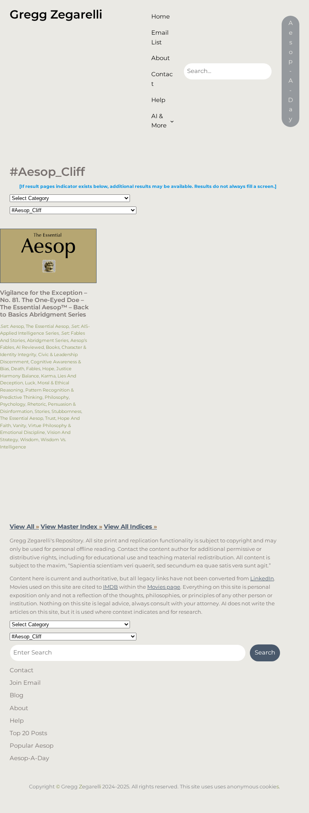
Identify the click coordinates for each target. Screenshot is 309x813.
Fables (33, 368)
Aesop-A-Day (290, 71)
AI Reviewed (30, 347)
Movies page (163, 587)
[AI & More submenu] (172, 121)
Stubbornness (66, 411)
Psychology (12, 404)
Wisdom (29, 439)
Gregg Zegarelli (56, 14)
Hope (48, 368)
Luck (30, 383)
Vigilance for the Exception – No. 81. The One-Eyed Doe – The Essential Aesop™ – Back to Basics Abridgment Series (44, 304)
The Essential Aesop (21, 418)
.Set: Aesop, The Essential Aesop (34, 326)
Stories (42, 411)
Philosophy (57, 397)
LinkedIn (262, 578)
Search (265, 652)
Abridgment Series (47, 340)
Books (53, 347)
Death (17, 368)
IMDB (110, 587)
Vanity (19, 425)
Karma (48, 376)
